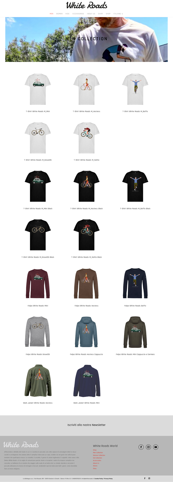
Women (59, 14)
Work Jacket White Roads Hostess (37, 403)
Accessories (78, 14)
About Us (91, 14)
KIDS (67, 14)
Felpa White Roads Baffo (135, 305)
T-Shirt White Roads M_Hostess (86, 111)
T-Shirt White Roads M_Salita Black (86, 257)
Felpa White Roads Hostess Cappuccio (86, 354)
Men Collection (98, 453)
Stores (95, 466)
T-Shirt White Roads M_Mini (38, 111)
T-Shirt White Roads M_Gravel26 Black (38, 257)
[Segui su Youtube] (155, 447)
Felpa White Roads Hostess (86, 305)
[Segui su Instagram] (148, 447)
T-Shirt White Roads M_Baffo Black (135, 208)
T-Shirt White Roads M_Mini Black (37, 208)
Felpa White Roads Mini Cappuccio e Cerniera (135, 354)
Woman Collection (99, 455)
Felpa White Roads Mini (38, 305)
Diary (100, 14)
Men (51, 14)
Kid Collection (97, 458)
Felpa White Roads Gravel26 (38, 354)
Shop (108, 14)
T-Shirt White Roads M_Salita (86, 160)
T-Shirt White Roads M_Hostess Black (86, 208)
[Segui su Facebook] (141, 447)
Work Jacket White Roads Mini (86, 403)
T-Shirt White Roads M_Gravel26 (38, 160)
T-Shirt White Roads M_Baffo (135, 111)
